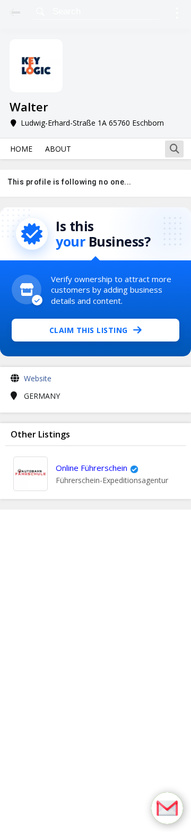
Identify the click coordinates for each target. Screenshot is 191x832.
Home (21, 149)
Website (37, 378)
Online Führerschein (91, 467)
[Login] (177, 14)
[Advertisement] (95, 671)
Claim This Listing (88, 330)
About (58, 149)
